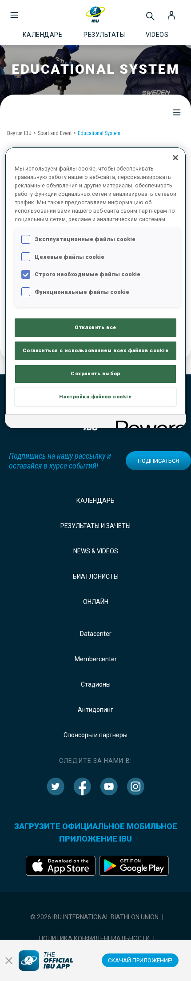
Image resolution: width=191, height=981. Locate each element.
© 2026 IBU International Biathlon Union (94, 917)
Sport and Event (55, 133)
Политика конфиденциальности (94, 938)
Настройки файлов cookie (95, 396)
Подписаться (158, 460)
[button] (14, 10)
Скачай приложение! (140, 960)
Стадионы (96, 684)
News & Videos (95, 551)
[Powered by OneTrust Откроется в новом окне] (148, 422)
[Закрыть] (175, 157)
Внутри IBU (19, 133)
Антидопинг (95, 709)
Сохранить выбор (95, 373)
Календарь (95, 500)
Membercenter (96, 659)
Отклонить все (95, 327)
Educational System (99, 133)
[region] (96, 287)
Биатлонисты (96, 576)
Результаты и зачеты (95, 525)
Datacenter (95, 633)
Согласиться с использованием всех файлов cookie (96, 350)
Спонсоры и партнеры (95, 735)
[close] (9, 960)
